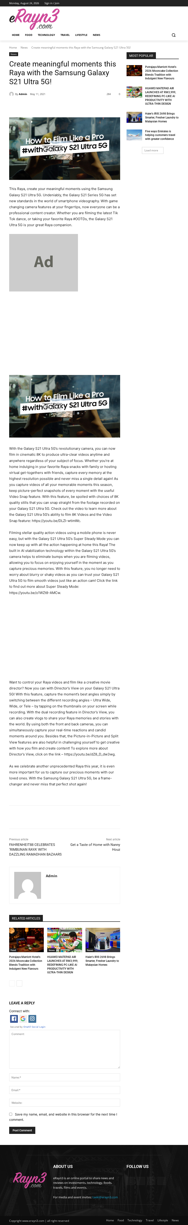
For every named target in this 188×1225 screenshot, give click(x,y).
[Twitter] (51, 105)
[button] (173, 35)
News (24, 47)
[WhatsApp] (72, 105)
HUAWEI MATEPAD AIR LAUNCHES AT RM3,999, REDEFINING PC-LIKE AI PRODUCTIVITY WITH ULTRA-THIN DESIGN (62, 964)
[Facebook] (157, 3)
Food (13, 950)
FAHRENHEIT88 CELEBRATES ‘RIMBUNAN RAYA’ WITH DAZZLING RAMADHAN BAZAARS (35, 849)
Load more (151, 150)
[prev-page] (12, 983)
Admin (23, 94)
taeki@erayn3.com (105, 1197)
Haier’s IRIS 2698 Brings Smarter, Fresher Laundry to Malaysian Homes (102, 960)
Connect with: (19, 1011)
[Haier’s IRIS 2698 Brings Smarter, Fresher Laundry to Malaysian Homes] (103, 940)
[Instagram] (163, 3)
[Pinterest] (61, 105)
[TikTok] (169, 3)
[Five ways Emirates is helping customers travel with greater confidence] (134, 135)
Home (13, 47)
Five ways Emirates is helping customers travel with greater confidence (160, 135)
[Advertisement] (64, 332)
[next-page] (19, 983)
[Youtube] (176, 3)
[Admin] (12, 94)
